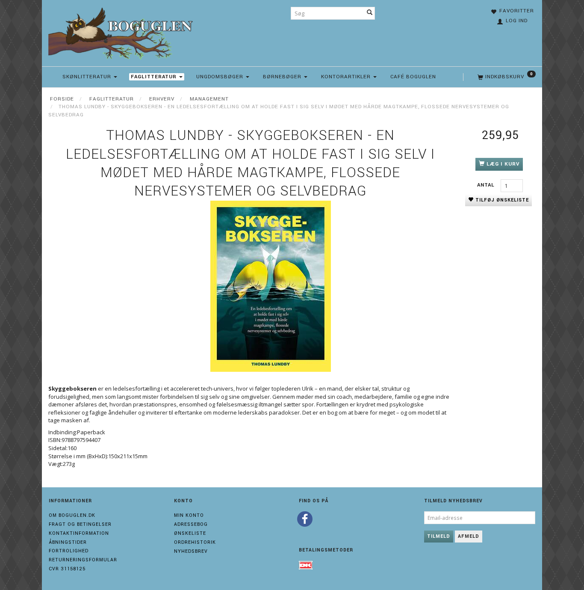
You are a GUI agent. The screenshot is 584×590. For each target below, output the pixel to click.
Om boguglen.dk (72, 515)
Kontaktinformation (79, 533)
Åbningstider (68, 542)
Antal (486, 185)
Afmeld (468, 536)
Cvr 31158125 (67, 569)
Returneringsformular (83, 560)
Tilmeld (438, 536)
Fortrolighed (68, 551)
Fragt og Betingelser (80, 524)
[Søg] (370, 13)
